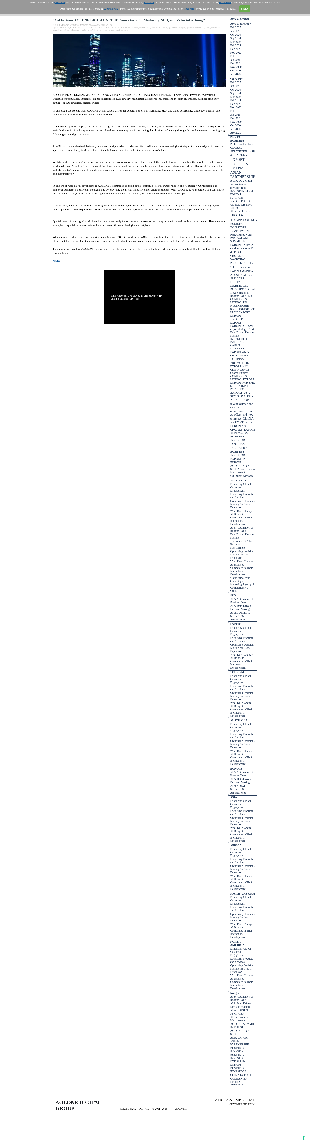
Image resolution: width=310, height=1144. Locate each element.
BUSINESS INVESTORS (238, 225)
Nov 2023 (236, 52)
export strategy (238, 329)
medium (73, 30)
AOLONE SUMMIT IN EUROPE (239, 241)
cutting (101, 30)
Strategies (182, 28)
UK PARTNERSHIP (240, 304)
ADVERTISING (104, 28)
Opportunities (173, 28)
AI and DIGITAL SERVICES (240, 276)
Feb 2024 (235, 45)
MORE (56, 260)
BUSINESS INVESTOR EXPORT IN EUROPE (237, 457)
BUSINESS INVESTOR (237, 438)
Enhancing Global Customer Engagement (240, 487)
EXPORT (236, 319)
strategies (114, 30)
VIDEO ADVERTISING (240, 209)
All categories (238, 619)
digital (188, 28)
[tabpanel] (232, 1102)
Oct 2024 (235, 34)
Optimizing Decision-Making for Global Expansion (242, 504)
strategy (207, 28)
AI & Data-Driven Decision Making (242, 332)
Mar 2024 (235, 41)
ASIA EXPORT (240, 400)
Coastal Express (239, 372)
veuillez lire (225, 2)
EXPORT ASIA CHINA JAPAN (239, 368)
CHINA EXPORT (241, 420)
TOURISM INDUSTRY (239, 446)
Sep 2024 (235, 38)
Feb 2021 (235, 56)
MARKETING (83, 28)
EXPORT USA (240, 392)
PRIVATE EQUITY (241, 262)
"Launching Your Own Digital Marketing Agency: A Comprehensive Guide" (242, 584)
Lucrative (164, 28)
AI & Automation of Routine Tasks (242, 292)
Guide (141, 28)
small (64, 30)
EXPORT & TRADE (241, 250)
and (68, 30)
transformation (196, 28)
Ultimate (135, 28)
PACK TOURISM (241, 180)
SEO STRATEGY (242, 396)
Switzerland (156, 28)
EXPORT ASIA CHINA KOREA (240, 353)
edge (106, 30)
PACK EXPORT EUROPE (240, 314)
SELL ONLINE (239, 385)
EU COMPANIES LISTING (241, 299)
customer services (241, 475)
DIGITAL (73, 28)
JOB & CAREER (242, 153)
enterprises (80, 30)
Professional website (241, 144)
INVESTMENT (240, 231)
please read (59, 2)
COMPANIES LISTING (238, 378)
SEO (90, 28)
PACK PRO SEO (240, 289)
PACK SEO (237, 389)
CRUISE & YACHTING (237, 257)
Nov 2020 (236, 66)
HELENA (128, 28)
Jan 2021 (235, 59)
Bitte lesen (149, 2)
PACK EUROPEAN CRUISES (241, 426)
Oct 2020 (235, 70)
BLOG (67, 28)
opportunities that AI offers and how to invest (241, 414)
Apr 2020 (235, 132)
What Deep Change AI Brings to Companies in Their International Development (241, 517)
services (126, 30)
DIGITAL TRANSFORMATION (248, 217)
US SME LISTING (241, 204)
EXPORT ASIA (240, 201)
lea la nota (189, 8)
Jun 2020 (235, 74)
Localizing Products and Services (241, 496)
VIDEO (95, 28)
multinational (216, 28)
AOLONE (60, 28)
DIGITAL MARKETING (239, 283)
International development (238, 185)
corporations (57, 30)
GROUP (121, 28)
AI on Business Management (242, 470)
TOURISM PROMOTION (239, 361)
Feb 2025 (235, 27)
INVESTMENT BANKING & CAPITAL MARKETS (239, 343)
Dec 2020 (235, 63)
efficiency (94, 30)
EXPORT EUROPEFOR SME (242, 324)
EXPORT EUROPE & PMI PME (239, 163)
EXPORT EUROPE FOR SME (242, 381)
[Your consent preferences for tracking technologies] (303, 1137)
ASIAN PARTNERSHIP (242, 174)
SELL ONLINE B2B (242, 309)
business (87, 30)
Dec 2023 (235, 48)
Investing (147, 28)
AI (203, 28)
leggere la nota (111, 8)
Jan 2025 (235, 31)
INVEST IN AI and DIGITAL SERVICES (241, 194)
